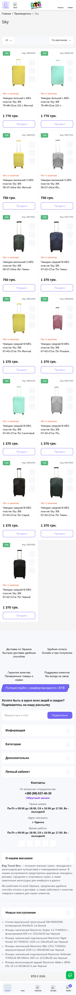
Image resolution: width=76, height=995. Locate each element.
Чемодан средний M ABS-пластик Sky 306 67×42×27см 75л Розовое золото (55, 348)
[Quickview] (32, 63)
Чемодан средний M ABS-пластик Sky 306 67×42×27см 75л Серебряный (55, 429)
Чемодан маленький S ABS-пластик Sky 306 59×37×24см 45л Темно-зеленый (18, 266)
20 (7, 40)
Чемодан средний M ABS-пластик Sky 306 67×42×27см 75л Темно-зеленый (55, 511)
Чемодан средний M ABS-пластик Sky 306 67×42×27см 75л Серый (17, 511)
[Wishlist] (32, 79)
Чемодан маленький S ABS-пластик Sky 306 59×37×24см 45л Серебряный (56, 184)
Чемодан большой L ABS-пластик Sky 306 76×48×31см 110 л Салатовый (55, 102)
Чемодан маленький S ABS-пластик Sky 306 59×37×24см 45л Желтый (18, 184)
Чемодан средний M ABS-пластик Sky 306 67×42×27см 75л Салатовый (18, 429)
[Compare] (32, 71)
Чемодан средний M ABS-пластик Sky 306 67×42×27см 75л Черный (17, 593)
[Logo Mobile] (36, 5)
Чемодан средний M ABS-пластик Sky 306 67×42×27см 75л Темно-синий (55, 266)
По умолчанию (60, 40)
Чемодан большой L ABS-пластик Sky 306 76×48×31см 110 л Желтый (18, 102)
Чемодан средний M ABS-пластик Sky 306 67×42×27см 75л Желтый (17, 348)
